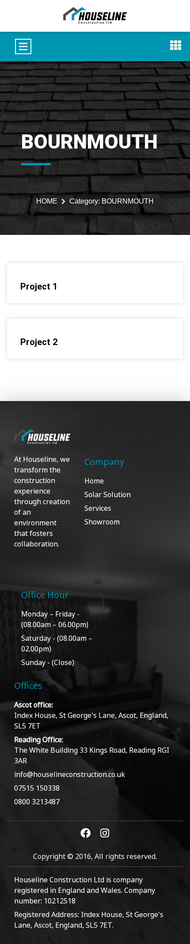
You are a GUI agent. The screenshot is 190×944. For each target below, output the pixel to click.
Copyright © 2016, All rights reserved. (95, 856)
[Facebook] (85, 833)
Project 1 (38, 286)
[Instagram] (105, 833)
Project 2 (38, 342)
